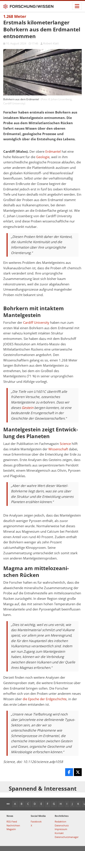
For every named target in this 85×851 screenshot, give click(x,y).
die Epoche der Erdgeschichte (44, 699)
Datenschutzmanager (66, 837)
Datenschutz (62, 825)
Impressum (61, 829)
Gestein (27, 407)
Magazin (11, 829)
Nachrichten (13, 825)
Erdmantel (53, 151)
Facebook (36, 821)
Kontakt (59, 833)
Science (65, 443)
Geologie (42, 157)
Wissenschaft (58, 449)
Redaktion (60, 821)
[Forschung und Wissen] (28, 6)
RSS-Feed (12, 821)
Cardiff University (36, 322)
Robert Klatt (51, 43)
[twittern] (78, 772)
